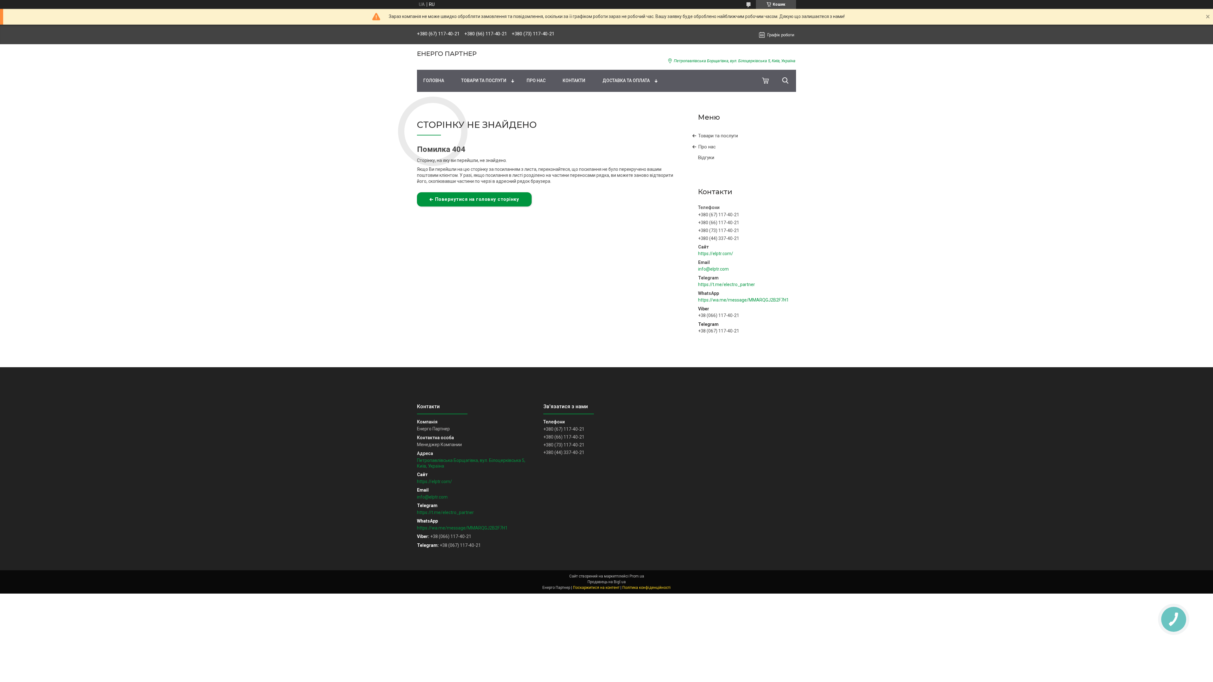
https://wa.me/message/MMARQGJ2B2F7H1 (743, 299)
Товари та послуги (483, 80)
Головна (433, 80)
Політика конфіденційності (646, 587)
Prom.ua (637, 576)
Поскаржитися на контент (596, 587)
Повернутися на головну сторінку (477, 199)
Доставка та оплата (626, 80)
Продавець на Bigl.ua (607, 582)
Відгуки (706, 157)
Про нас (536, 80)
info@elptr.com (713, 269)
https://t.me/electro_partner (726, 284)
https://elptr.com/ (715, 253)
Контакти (574, 80)
